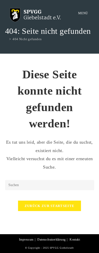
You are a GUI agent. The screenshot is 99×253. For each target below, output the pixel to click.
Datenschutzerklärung (51, 239)
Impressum (26, 239)
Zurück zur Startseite (49, 206)
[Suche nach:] (92, 13)
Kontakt (75, 239)
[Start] (6, 39)
